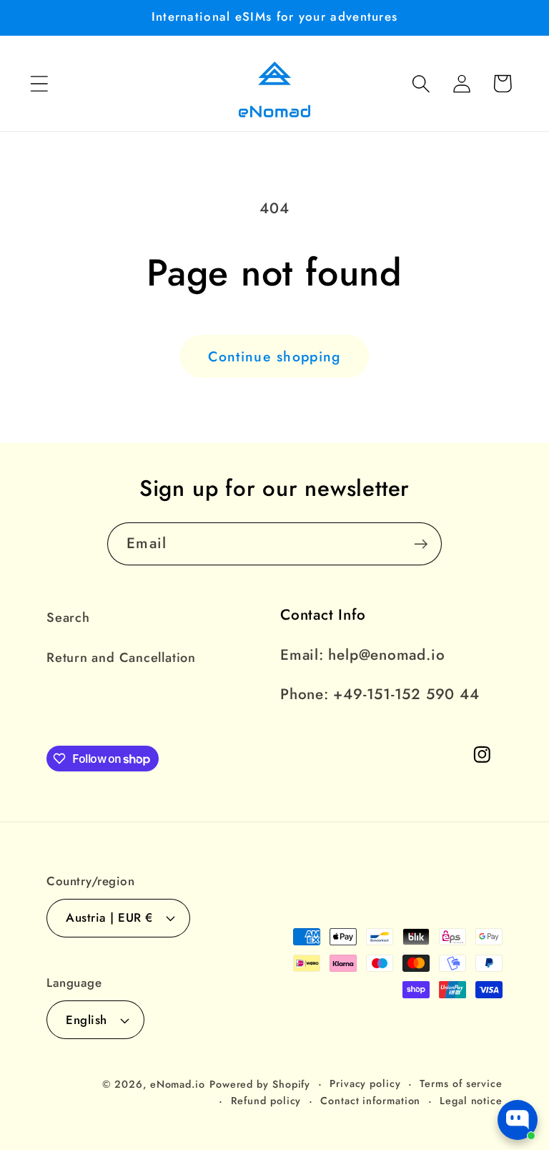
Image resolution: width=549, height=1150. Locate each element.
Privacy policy (365, 1083)
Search (68, 617)
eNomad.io (177, 1084)
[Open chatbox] (518, 1120)
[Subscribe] (420, 544)
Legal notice (471, 1100)
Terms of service (461, 1083)
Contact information (370, 1100)
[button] (39, 83)
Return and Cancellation (121, 657)
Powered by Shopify (259, 1084)
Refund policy (266, 1100)
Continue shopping (274, 356)
